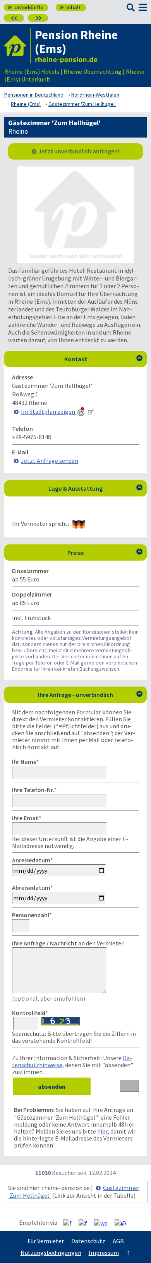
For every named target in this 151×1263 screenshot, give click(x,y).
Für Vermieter (45, 1241)
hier (102, 1131)
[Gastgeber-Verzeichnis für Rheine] (17, 45)
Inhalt (70, 7)
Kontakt (103, 359)
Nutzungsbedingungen (51, 1252)
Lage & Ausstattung (95, 488)
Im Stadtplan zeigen (48, 411)
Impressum (104, 1252)
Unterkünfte (25, 7)
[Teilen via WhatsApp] (103, 1223)
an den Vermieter (68, 943)
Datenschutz (88, 1241)
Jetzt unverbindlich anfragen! (78, 151)
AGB (118, 1241)
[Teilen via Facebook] (70, 1223)
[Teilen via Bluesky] (86, 1223)
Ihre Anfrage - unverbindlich (90, 695)
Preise (104, 552)
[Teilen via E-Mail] (123, 1223)
